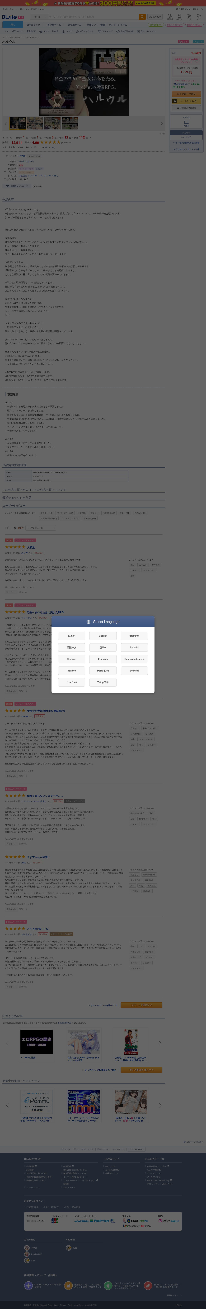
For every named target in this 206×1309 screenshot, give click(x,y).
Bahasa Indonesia (134, 659)
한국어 (103, 647)
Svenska (134, 670)
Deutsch (71, 659)
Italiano (72, 670)
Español (134, 647)
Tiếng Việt (103, 682)
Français (103, 659)
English (103, 636)
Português (103, 670)
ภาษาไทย (72, 682)
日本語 (71, 636)
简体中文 (134, 636)
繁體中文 (71, 647)
